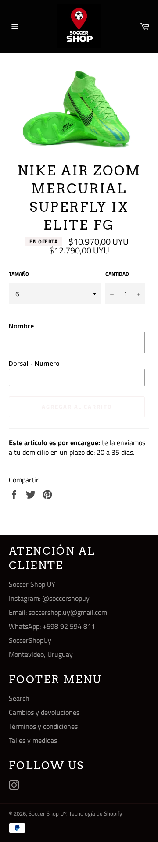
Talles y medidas (33, 740)
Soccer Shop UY (47, 813)
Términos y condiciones (43, 726)
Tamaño (19, 274)
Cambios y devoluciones (44, 712)
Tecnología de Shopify (95, 813)
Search (19, 698)
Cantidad (117, 274)
